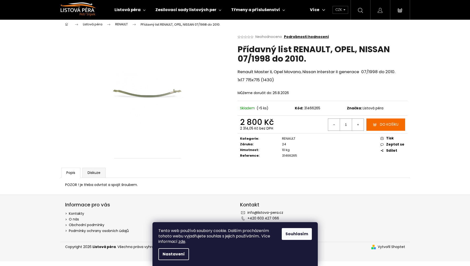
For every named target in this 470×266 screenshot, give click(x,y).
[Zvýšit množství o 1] (358, 125)
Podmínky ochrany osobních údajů (99, 230)
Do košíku (389, 124)
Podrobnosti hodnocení (306, 36)
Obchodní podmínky (86, 224)
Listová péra (373, 108)
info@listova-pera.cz (265, 212)
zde (181, 241)
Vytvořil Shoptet (391, 247)
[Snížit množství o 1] (334, 125)
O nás (74, 219)
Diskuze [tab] (94, 172)
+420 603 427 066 (263, 218)
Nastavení (174, 254)
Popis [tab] (70, 172)
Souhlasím (296, 234)
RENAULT (288, 138)
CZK (339, 9)
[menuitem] (130, 10)
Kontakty (76, 213)
